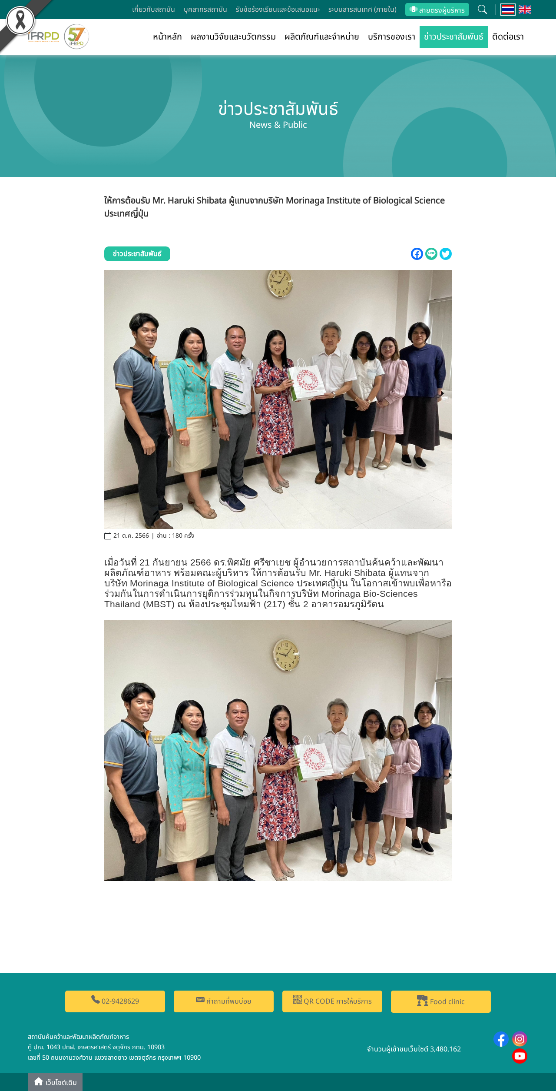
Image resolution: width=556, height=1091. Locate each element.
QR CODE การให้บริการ (337, 1001)
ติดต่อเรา (508, 36)
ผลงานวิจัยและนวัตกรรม (233, 36)
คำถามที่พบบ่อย (228, 1001)
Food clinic (446, 1002)
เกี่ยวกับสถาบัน (153, 9)
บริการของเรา (391, 36)
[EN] (525, 9)
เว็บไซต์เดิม (60, 1083)
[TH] (508, 9)
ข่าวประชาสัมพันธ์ (453, 36)
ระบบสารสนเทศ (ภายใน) (362, 9)
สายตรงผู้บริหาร (441, 10)
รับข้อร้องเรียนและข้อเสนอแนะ (278, 9)
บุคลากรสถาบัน (205, 9)
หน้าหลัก (167, 36)
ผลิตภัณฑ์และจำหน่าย (322, 36)
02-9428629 (119, 1001)
